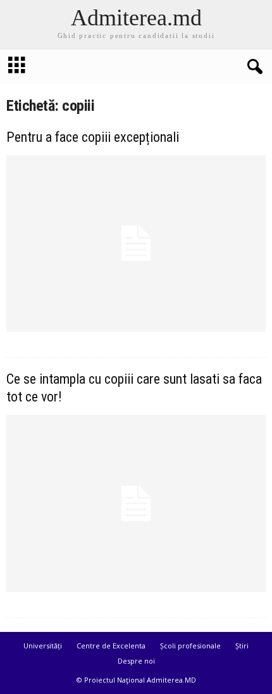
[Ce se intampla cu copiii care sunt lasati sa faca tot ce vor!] (136, 503)
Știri (242, 645)
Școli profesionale (190, 645)
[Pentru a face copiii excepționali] (136, 243)
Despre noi (136, 661)
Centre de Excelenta (111, 645)
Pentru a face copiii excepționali (92, 137)
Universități (42, 645)
